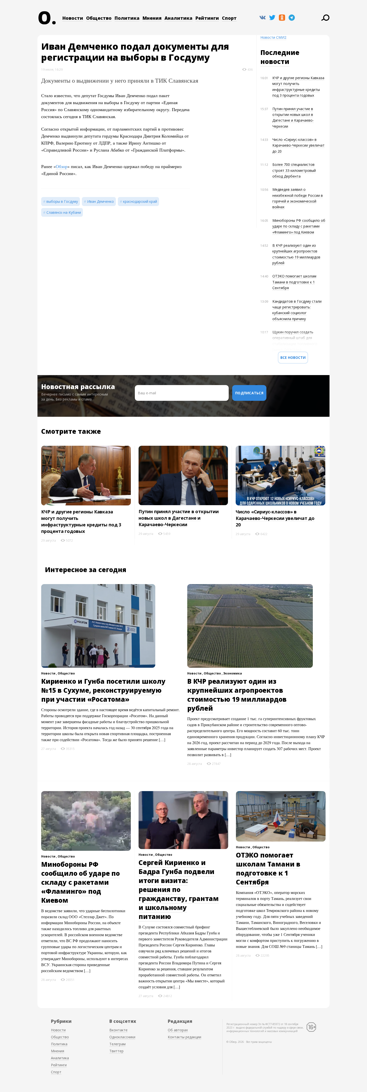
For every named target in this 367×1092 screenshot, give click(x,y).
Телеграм (117, 1044)
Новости (72, 18)
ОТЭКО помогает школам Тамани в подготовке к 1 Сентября (294, 282)
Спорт (229, 18)
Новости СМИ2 (273, 37)
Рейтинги (207, 18)
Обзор (61, 166)
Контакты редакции (184, 1037)
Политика (127, 18)
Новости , (49, 673)
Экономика (232, 673)
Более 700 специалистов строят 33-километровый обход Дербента (294, 170)
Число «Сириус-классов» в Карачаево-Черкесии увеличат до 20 (298, 145)
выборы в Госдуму (62, 201)
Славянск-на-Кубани (63, 212)
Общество (99, 18)
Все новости (293, 357)
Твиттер (116, 1051)
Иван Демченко (100, 201)
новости (274, 61)
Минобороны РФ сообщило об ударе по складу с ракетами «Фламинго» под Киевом (298, 226)
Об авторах (178, 1030)
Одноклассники (122, 1037)
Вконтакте (118, 1030)
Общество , (213, 673)
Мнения (152, 18)
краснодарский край (140, 201)
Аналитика (178, 18)
